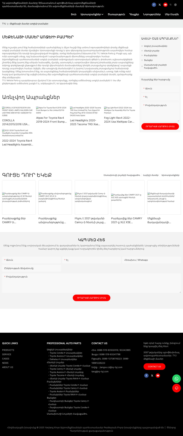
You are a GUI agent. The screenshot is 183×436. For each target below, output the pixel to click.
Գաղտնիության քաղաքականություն (91, 430)
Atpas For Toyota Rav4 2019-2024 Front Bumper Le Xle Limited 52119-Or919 (51, 120)
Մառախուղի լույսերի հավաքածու (122, 175)
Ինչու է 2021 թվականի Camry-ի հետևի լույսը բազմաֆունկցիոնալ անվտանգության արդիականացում (89, 220)
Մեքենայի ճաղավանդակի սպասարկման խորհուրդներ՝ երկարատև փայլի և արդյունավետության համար (161, 220)
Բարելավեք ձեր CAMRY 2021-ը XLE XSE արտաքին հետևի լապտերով (126, 220)
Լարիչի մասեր (151, 175)
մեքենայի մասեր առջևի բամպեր (29, 23)
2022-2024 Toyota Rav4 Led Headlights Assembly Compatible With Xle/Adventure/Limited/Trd (17, 142)
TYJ (4, 23)
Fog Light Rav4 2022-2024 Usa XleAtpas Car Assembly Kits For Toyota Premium (119, 120)
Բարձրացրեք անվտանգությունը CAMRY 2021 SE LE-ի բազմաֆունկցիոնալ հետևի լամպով (52, 220)
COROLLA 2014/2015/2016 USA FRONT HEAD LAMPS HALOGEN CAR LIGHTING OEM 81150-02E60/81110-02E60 (16, 122)
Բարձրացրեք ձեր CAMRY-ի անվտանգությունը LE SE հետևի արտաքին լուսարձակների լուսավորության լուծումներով (18, 220)
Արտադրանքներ (170, 175)
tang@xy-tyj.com (100, 371)
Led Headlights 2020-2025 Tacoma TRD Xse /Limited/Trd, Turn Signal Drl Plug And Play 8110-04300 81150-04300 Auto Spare (85, 122)
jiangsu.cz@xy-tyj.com (111, 367)
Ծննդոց (171, 427)
